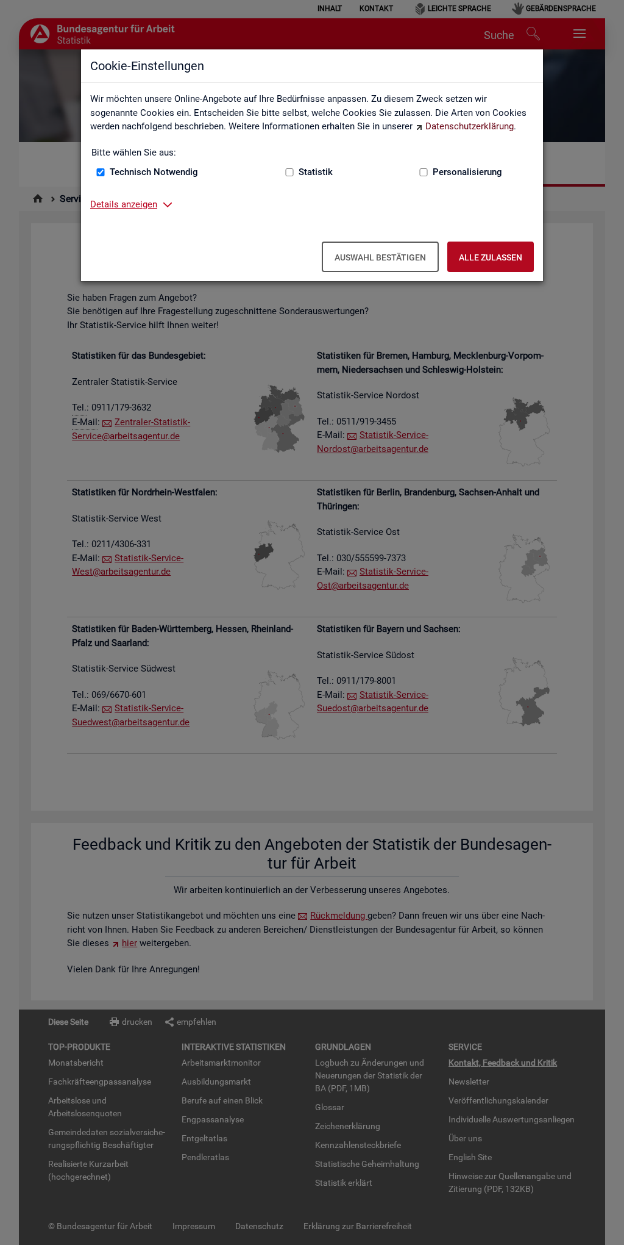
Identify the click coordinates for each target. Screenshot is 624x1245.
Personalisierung (467, 172)
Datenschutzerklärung (469, 126)
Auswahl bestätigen (380, 257)
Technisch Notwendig (154, 172)
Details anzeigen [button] (123, 204)
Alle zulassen (490, 257)
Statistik (316, 172)
